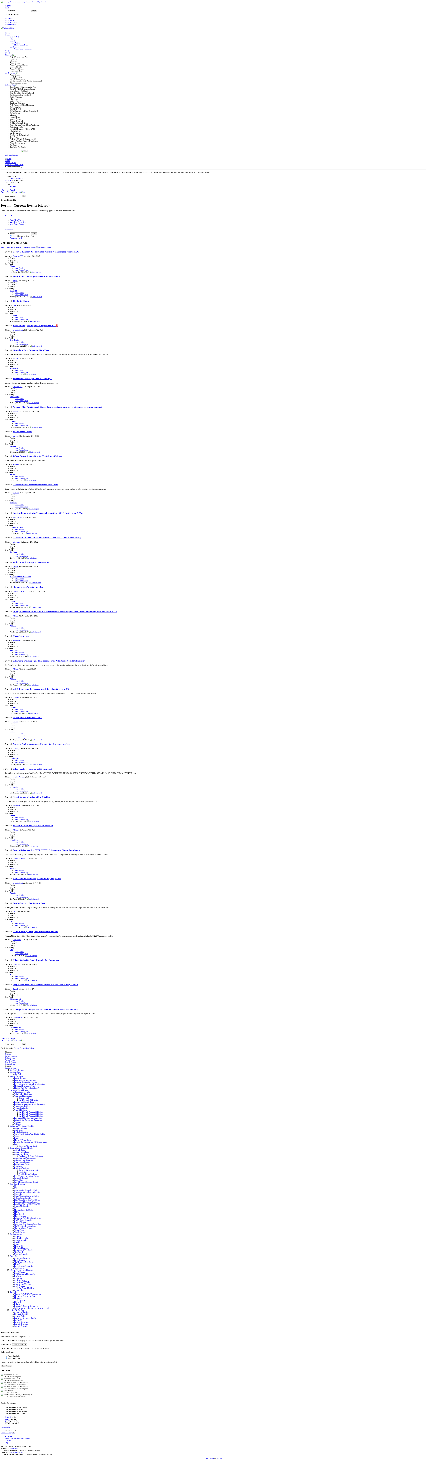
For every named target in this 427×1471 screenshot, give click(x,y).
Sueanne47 (17, 640)
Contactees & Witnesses (22, 1284)
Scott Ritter (14, 137)
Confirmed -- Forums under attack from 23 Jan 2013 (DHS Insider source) (47, 538)
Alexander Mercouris (17, 143)
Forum (7, 35)
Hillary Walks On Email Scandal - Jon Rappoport (36, 960)
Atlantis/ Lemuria (20, 1240)
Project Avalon (10, 163)
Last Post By (31, 247)
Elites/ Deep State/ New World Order (27, 1200)
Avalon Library (10, 73)
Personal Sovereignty (21, 1322)
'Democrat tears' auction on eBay (28, 587)
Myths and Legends (21, 1248)
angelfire (16, 464)
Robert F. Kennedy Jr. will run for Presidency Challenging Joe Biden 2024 (47, 252)
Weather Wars (19, 1230)
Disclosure (18, 1276)
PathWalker (17, 940)
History (16, 1138)
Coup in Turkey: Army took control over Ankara (35, 931)
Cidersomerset (18, 1017)
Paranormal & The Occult (23, 1250)
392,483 (13, 186)
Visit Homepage (20, 738)
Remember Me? (13, 14)
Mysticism (17, 1298)
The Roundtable (15, 1072)
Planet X (17, 1264)
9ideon (15, 358)
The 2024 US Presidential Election (31, 1116)
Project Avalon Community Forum (17, 1439)
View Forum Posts (21, 270)
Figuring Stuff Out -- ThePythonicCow (28, 1088)
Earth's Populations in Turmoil (24, 1102)
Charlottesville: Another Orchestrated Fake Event (35, 485)
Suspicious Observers (17, 103)
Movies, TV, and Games (22, 1140)
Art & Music (18, 1130)
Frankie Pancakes (19, 591)
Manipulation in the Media (23, 1210)
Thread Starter (10, 247)
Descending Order (14, 1358)
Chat (7, 51)
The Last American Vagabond (20, 95)
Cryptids (17, 1242)
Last (19, 192)
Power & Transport (21, 1324)
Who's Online (10, 1060)
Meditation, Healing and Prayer (25, 1296)
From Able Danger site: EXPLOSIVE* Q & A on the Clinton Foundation (46, 850)
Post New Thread (8, 190)
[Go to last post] (35, 272)
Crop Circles (18, 1290)
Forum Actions (15, 43)
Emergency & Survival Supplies (25, 1318)
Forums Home (10, 1064)
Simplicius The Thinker (18, 147)
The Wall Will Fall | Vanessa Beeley (22, 89)
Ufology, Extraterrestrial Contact (21, 1270)
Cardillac (16, 697)
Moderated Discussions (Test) (24, 1086)
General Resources (16, 1076)
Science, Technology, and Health (21, 1148)
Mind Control (19, 1214)
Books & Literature (21, 1132)
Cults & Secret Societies (22, 1198)
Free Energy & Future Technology (31, 1156)
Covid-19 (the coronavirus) (28, 1170)
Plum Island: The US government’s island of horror (36, 276)
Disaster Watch (24, 1098)
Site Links (8, 55)
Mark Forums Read (21, 45)
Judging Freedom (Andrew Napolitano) (24, 141)
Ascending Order (14, 1356)
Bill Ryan (8, 180)
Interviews (13, 61)
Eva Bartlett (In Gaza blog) (19, 135)
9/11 (15, 1188)
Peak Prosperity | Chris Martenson (22, 105)
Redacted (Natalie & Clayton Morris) (23, 139)
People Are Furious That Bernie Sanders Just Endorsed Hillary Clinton (45, 984)
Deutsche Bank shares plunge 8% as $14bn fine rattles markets (41, 744)
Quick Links (14, 47)
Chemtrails (18, 1194)
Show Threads (17, 236)
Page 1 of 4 (5, 192)
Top (32, 1048)
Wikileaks (17, 1124)
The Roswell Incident (26, 1288)
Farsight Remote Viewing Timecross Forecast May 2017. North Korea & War (48, 513)
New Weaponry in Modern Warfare (26, 1176)
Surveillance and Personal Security (26, 1182)
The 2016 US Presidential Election (31, 1112)
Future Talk (14, 1256)
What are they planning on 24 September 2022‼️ (35, 325)
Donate (7, 53)
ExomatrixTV (17, 256)
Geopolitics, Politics (21, 1108)
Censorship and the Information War (27, 1192)
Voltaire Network (16, 101)
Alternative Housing (21, 1312)
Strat (14, 305)
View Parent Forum (17, 224)
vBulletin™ (14, 1448)
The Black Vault (15, 109)
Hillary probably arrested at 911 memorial (32, 769)
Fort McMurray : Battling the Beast (29, 903)
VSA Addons (209, 1458)
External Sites (10, 85)
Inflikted (220, 1458)
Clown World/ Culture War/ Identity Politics (29, 1134)
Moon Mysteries (20, 1216)
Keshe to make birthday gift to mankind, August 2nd (37, 878)
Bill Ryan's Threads (17, 1070)
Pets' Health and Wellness (28, 1174)
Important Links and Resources (25, 1080)
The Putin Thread (21, 301)
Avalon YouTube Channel (19, 65)
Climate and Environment (23, 1096)
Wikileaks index (15, 131)
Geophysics (18, 1166)
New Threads (10, 20)
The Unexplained (16, 1234)
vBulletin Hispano (17, 1452)
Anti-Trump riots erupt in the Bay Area (31, 562)
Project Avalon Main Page (19, 57)
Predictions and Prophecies (23, 1266)
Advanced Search (11, 155)
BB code (8, 1417)
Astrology (22, 1300)
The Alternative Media (22, 1092)
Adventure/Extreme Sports (28, 1146)
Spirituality (13, 1292)
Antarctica (17, 1236)
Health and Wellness (21, 1168)
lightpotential (17, 517)
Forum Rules (5, 1427)
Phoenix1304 (17, 387)
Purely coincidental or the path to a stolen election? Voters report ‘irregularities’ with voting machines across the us (65, 611)
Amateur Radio (19, 1316)
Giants (16, 1244)
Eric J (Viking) (18, 330)
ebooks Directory (16, 77)
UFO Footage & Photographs (24, 1274)
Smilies (7, 1419)
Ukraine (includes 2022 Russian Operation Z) (26, 81)
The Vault (17, 1074)
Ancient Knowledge (21, 1238)
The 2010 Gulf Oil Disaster (28, 1100)
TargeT (15, 989)
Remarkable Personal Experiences (26, 1306)
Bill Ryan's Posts (11, 22)
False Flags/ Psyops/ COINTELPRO (27, 1204)
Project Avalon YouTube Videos (25, 1082)
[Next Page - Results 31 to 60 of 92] (14, 192)
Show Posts (30, 236)
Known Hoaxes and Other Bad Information (29, 1084)
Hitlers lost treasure (21, 636)
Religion (17, 1304)
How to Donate (10, 24)
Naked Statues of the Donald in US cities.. (32, 797)
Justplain (16, 493)
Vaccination (23, 1172)
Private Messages (11, 1056)
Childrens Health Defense (19, 123)
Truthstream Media (16, 127)
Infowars (13, 115)
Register (8, 6)
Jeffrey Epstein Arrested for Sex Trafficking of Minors (37, 456)
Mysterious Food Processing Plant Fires (31, 350)
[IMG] (7, 1421)
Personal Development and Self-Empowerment (30, 1142)
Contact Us (9, 1437)
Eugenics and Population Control (25, 1202)
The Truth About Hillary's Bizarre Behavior (33, 825)
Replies (18, 247)
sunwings (16, 748)
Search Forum (9, 229)
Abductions (18, 1278)
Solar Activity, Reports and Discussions (28, 1120)
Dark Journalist (15, 107)
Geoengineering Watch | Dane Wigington (24, 125)
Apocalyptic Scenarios (22, 1258)
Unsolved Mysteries (21, 1254)
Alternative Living (20, 1128)
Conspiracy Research (17, 1184)
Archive (8, 1441)
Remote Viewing (20, 1222)
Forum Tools (8, 215)
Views (24, 247)
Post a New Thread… (17, 220)
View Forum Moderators (23, 49)
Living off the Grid (21, 1314)
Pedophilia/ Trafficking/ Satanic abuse (27, 1218)
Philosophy (18, 1302)
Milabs (16, 1212)
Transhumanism (19, 1268)
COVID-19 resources (17, 79)
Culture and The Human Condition (22, 1126)
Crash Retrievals (20, 1286)
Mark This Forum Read (18, 222)
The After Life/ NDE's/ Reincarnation (27, 1294)
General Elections (20, 1110)
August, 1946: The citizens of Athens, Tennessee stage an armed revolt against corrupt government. (58, 407)
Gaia (14, 911)
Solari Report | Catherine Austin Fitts (23, 87)
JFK (15, 1208)
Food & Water (19, 1320)
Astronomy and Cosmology (24, 1160)
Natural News (15, 117)
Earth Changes (19, 1260)
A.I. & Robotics (19, 1150)
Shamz (15, 722)
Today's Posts (14, 37)
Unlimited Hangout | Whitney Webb (22, 129)
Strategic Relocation (21, 1326)
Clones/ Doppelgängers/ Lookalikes (26, 1196)
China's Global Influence (23, 1094)
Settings (8, 1054)
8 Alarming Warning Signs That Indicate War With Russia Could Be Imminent (49, 661)
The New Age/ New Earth (23, 1262)
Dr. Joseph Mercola (16, 121)
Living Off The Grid (17, 1310)
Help (7, 8)
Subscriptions (10, 1058)
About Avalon (15, 63)
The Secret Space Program (23, 1228)
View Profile (19, 268)
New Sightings (19, 1272)
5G (15, 1186)
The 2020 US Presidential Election (31, 1114)
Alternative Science (21, 1154)
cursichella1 (17, 964)
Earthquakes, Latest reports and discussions (29, 1104)
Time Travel (18, 1252)
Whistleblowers (19, 1232)
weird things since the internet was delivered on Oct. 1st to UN (41, 689)
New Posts (9, 18)
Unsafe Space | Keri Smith (19, 91)
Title (2, 247)
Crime (16, 1136)
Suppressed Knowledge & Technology (27, 1224)
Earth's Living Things (21, 1164)
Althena (15, 567)
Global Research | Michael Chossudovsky (24, 111)
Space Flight (18, 1180)
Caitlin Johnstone (16, 97)
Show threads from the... (9, 1337)
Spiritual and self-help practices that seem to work (31, 1308)
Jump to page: (10, 196)
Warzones (17, 1122)
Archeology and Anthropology (25, 1158)
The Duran (13, 145)
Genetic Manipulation (21, 1206)
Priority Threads (20, 1078)
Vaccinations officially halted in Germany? (32, 378)
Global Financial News (22, 1106)
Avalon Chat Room (16, 69)
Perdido (15, 411)
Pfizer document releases (18, 83)
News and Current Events (14, 165)
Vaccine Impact (15, 133)
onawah (15, 436)
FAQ (11, 39)
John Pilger (14, 99)
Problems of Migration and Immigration (28, 1118)
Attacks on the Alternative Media (25, 1190)
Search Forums (10, 1062)
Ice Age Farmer (15, 119)
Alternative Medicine (21, 1152)
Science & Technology (22, 1178)
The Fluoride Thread (22, 431)
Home (7, 33)
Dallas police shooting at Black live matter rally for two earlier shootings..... (47, 1009)
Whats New (14, 59)
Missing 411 (18, 1246)
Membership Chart (16, 67)
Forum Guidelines (16, 71)
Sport (16, 1144)
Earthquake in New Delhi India (27, 717)
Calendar (13, 41)
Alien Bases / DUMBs (22, 1282)
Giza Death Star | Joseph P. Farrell (22, 93)
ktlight (15, 281)
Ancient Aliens (19, 1280)
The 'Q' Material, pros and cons (25, 1226)
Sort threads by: (6, 1344)
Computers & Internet (21, 1162)
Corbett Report (15, 113)
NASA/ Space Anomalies (23, 1220)
